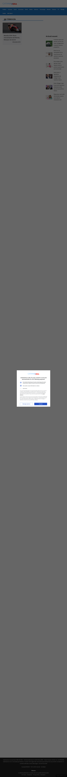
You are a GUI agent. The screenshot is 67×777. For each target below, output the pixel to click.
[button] (33, 388)
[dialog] (33, 388)
